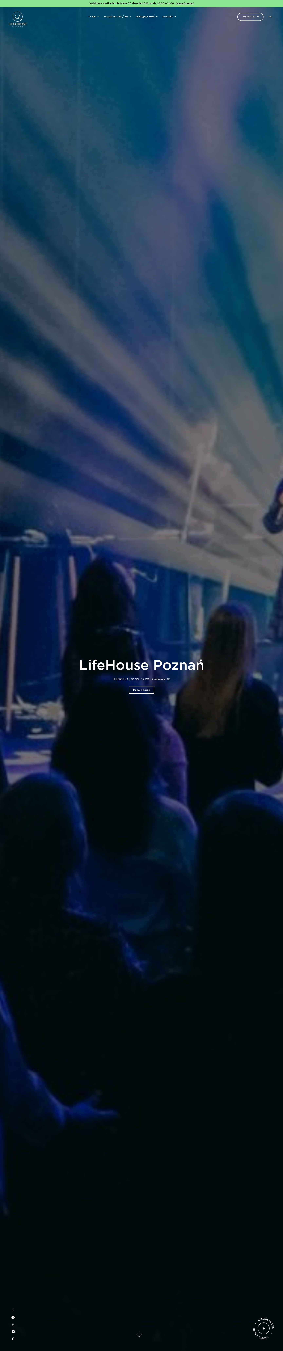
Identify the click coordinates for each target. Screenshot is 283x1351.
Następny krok (145, 16)
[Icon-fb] (13, 1310)
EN (270, 17)
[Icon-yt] (13, 1331)
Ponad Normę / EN (116, 16)
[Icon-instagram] (13, 1324)
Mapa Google (141, 690)
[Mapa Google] (185, 3)
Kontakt (167, 16)
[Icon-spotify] (13, 1317)
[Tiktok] (13, 1338)
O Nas (92, 16)
